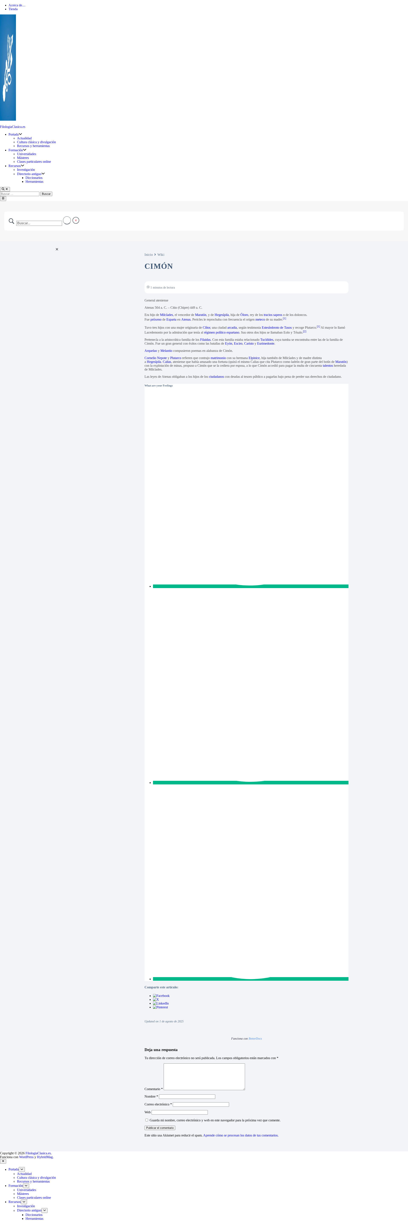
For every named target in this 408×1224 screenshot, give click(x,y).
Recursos (14, 166)
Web (147, 1112)
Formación (15, 150)
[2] (304, 331)
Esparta (171, 319)
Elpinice (254, 358)
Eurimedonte (265, 343)
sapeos (277, 315)
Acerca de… (17, 5)
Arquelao (150, 350)
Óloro (244, 315)
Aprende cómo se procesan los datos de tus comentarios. (241, 1135)
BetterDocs (255, 1038)
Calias (167, 362)
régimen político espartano (221, 332)
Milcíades (166, 315)
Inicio (148, 254)
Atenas (186, 319)
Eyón (228, 343)
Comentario (153, 1089)
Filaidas (205, 339)
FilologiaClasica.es (12, 127)
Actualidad (24, 138)
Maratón (200, 315)
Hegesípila (222, 315)
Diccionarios (34, 178)
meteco (260, 319)
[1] (284, 318)
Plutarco (175, 358)
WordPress (26, 1157)
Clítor (206, 328)
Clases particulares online (34, 161)
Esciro (238, 343)
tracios (268, 315)
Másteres (23, 158)
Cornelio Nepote (155, 358)
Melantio (166, 350)
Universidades (28, 154)
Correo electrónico (158, 1104)
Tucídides (266, 339)
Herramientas (34, 181)
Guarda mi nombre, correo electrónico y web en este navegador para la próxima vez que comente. (215, 1120)
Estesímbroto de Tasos (277, 328)
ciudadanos (216, 376)
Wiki (160, 254)
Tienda (13, 9)
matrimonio (218, 358)
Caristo (249, 343)
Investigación (26, 169)
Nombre (151, 1096)
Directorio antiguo (29, 174)
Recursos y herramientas (33, 146)
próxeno (156, 319)
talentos (328, 365)
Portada (13, 134)
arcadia (232, 328)
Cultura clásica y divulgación (36, 142)
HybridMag (45, 1157)
